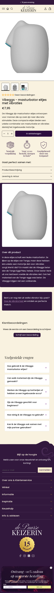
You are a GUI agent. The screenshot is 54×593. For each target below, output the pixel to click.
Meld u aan (39, 587)
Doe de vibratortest (14, 301)
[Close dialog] (51, 568)
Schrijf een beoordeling (27, 334)
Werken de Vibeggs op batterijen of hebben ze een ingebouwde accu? (25, 392)
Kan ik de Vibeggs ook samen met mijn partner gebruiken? (24, 426)
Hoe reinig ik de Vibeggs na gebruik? (25, 415)
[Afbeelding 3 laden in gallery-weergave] (24, 87)
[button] (4, 9)
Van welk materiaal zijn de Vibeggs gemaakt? (25, 380)
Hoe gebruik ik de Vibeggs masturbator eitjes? (20, 368)
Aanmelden (45, 470)
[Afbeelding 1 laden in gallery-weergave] (6, 87)
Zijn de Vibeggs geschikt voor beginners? (22, 404)
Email (4, 584)
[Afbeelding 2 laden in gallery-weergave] (15, 87)
